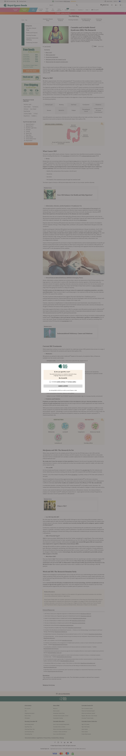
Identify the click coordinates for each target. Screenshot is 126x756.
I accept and (64, 382)
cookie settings (60, 382)
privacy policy (72, 382)
